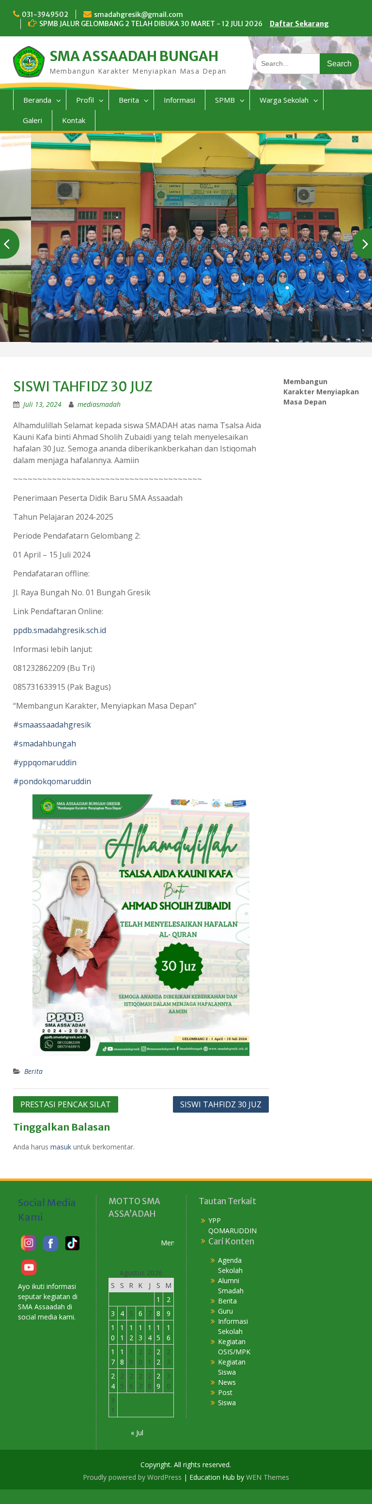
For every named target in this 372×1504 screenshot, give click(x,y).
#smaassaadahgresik (52, 724)
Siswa (227, 1402)
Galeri (32, 120)
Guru (225, 1311)
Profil (85, 100)
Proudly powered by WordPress (132, 1477)
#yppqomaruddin (45, 762)
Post (225, 1392)
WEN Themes (267, 1477)
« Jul (137, 1432)
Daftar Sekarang (299, 23)
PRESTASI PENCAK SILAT (65, 1104)
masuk (60, 1146)
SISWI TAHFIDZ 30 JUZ (221, 1104)
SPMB (225, 100)
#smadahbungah (44, 743)
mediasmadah (99, 404)
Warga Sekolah (284, 100)
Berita (129, 100)
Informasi (179, 100)
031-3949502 (45, 14)
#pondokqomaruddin (52, 781)
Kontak (73, 120)
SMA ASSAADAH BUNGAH (133, 56)
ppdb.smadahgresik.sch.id (59, 630)
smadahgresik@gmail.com (138, 14)
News (227, 1382)
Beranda (37, 100)
